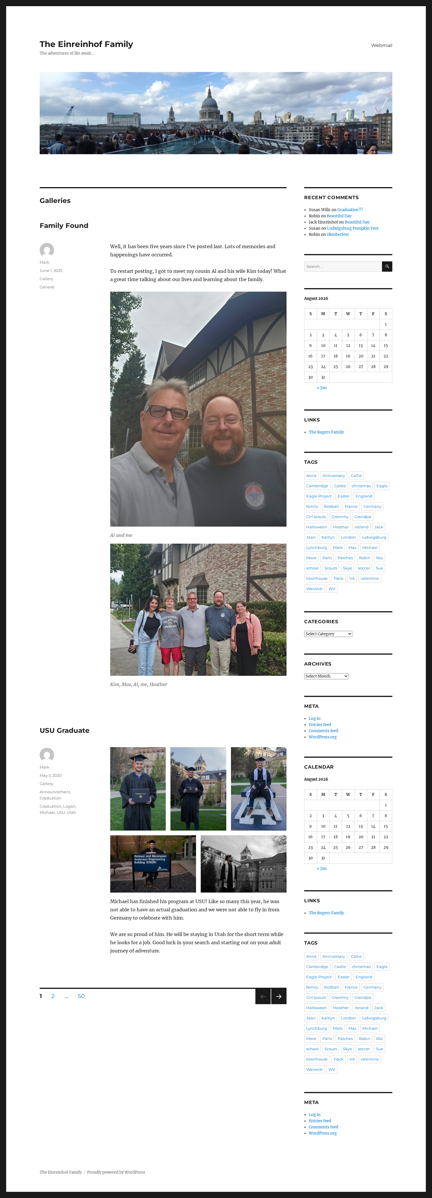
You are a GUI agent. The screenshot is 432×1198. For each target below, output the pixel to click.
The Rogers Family (326, 432)
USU (61, 812)
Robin (364, 557)
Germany (372, 506)
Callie (356, 475)
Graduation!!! (350, 209)
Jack (378, 527)
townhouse (317, 578)
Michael (47, 812)
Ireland (362, 527)
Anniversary (333, 475)
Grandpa (362, 516)
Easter (344, 496)
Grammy (340, 516)
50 (83, 995)
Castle (340, 485)
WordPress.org (323, 737)
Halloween (316, 527)
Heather (341, 527)
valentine (370, 578)
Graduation (50, 798)
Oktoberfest (338, 234)
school (312, 568)
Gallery (46, 278)
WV (332, 588)
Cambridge (317, 485)
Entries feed (320, 724)
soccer (364, 568)
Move (311, 557)
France (351, 506)
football (331, 506)
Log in (315, 718)
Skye (347, 568)
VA (352, 578)
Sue (379, 568)
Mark (44, 262)
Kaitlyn (328, 537)
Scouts (330, 568)
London (348, 537)
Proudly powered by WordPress (116, 1172)
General (47, 287)
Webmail (381, 45)
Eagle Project (319, 496)
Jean (311, 537)
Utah (71, 812)
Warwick (314, 588)
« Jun (322, 387)
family (312, 506)
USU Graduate (65, 730)
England (364, 496)
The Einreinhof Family (86, 44)
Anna (311, 475)
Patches (345, 557)
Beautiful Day (339, 216)
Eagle (382, 485)
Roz (379, 557)
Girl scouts (316, 516)
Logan (69, 806)
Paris (327, 557)
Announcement (55, 791)
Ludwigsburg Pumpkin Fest (353, 228)
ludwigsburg (374, 537)
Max (352, 547)
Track (339, 578)
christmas (361, 485)
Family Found (64, 225)
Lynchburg (316, 547)
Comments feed (323, 730)
